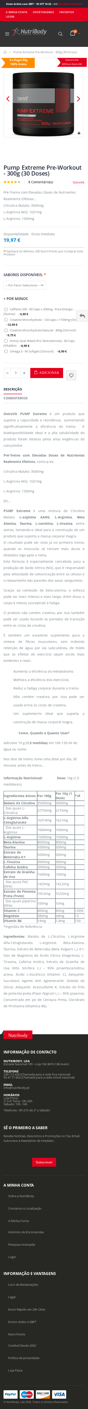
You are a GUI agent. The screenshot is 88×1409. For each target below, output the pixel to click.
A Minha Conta (16, 12)
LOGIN (10, 16)
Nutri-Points (16, 1334)
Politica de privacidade (23, 1358)
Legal (11, 1297)
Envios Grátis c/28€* (22, 1322)
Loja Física (15, 1370)
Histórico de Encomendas (26, 1232)
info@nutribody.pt (17, 1088)
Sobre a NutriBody (21, 1196)
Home (5, 52)
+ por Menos (16, 298)
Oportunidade (43, 12)
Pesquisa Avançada (21, 1244)
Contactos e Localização (25, 1208)
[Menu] (7, 34)
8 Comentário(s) (40, 182)
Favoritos (66, 12)
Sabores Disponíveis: (25, 274)
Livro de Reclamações (23, 1284)
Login (12, 1257)
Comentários (16, 398)
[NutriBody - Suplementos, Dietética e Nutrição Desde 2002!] (29, 32)
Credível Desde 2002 (22, 1345)
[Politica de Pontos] (5, 251)
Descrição (13, 389)
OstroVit (78, 182)
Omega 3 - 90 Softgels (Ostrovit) (38, 351)
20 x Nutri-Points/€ (69, 4)
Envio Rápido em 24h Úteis (26, 1309)
